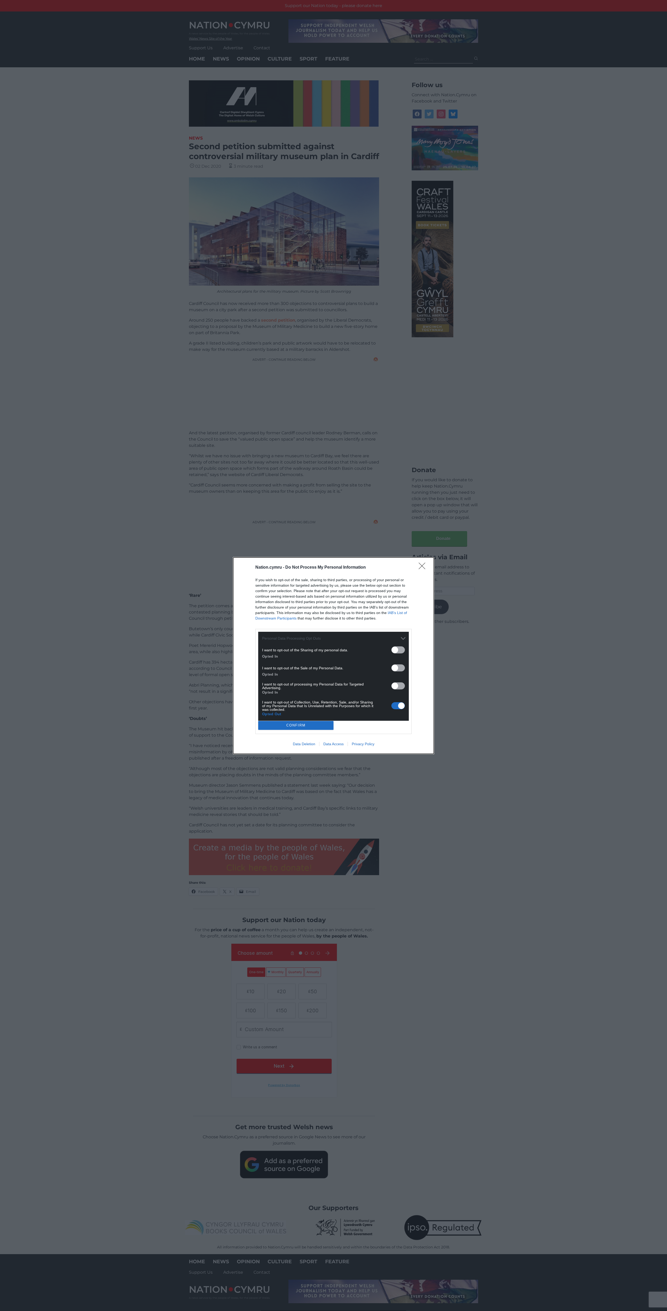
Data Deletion (304, 744)
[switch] (398, 649)
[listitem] (333, 638)
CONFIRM (296, 725)
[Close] (424, 568)
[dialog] (333, 655)
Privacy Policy (363, 744)
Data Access (333, 744)
